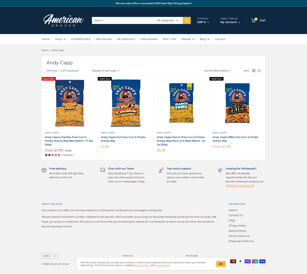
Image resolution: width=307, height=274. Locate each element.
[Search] (187, 20)
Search (233, 210)
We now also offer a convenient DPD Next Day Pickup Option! (153, 3)
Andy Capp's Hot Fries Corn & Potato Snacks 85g (123, 139)
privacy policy (142, 265)
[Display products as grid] (253, 70)
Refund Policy (237, 230)
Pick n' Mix (169, 39)
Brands (186, 39)
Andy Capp (58, 50)
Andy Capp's (52, 132)
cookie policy (162, 265)
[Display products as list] (259, 70)
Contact (220, 39)
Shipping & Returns (241, 241)
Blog (203, 39)
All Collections (126, 39)
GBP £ (47, 256)
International (149, 39)
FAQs (232, 220)
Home (46, 39)
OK (221, 263)
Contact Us (236, 215)
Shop (58, 39)
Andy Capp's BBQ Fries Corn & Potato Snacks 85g (236, 139)
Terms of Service (239, 236)
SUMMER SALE (80, 39)
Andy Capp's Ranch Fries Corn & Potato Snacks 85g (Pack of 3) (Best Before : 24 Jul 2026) (181, 141)
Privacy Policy (237, 225)
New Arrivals (104, 39)
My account (229, 22)
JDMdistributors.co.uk (240, 185)
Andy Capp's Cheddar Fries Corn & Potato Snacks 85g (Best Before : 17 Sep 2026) (69, 141)
